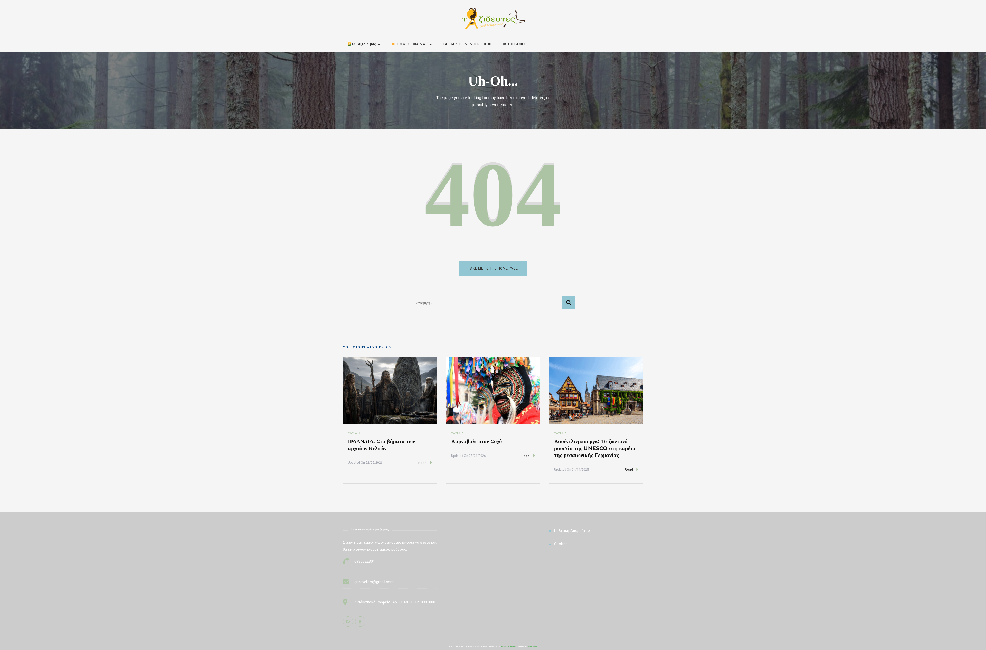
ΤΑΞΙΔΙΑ (354, 433)
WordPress (532, 646)
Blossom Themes (508, 646)
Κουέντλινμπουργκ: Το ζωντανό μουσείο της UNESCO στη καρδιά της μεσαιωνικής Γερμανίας (595, 448)
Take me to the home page (493, 268)
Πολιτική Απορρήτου (572, 530)
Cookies (560, 544)
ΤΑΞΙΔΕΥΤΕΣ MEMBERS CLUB (467, 44)
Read (422, 463)
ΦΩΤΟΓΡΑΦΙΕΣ (514, 44)
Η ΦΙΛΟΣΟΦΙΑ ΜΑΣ (411, 44)
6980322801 (364, 561)
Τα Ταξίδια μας (364, 44)
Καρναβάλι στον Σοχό (476, 441)
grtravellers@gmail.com (374, 582)
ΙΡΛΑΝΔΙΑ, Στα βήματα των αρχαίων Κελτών (381, 444)
